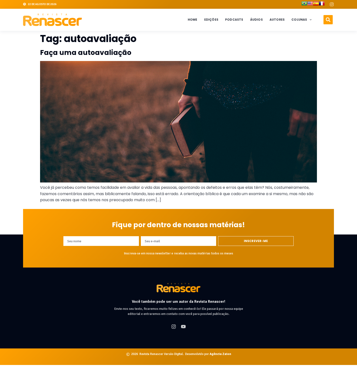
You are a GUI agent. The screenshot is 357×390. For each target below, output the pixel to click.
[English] (310, 4)
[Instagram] (332, 4)
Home (192, 19)
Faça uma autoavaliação (85, 52)
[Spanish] (316, 4)
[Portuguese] (304, 4)
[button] (328, 20)
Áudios (256, 19)
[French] (322, 4)
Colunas (299, 19)
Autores (277, 19)
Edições (211, 19)
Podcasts (234, 19)
